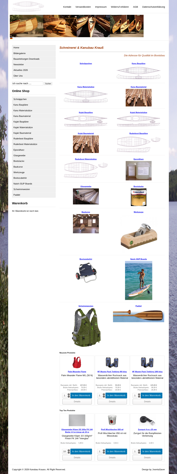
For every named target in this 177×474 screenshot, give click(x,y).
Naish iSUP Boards (22, 183)
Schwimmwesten (21, 189)
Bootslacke (18, 161)
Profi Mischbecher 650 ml (112, 429)
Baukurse (18, 167)
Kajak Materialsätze (23, 127)
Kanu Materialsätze (22, 110)
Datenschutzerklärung (153, 7)
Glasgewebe (19, 155)
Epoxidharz (18, 150)
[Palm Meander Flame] (77, 367)
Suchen (48, 84)
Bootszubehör (20, 178)
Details (77, 401)
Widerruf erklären (120, 7)
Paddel (16, 195)
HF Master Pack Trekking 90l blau (112, 372)
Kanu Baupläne (20, 105)
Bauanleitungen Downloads (26, 59)
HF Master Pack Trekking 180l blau (147, 372)
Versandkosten (83, 7)
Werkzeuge (18, 172)
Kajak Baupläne (21, 121)
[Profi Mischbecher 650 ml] (112, 425)
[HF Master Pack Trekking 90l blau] (112, 367)
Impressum (101, 7)
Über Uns (18, 76)
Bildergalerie (19, 53)
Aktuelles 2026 (20, 70)
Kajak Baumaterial (22, 133)
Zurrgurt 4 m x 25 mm (147, 429)
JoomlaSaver (158, 469)
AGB (135, 7)
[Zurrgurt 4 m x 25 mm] (147, 425)
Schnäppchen (20, 99)
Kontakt (67, 7)
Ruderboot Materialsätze (25, 144)
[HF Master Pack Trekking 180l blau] (147, 367)
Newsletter (18, 64)
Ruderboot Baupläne (23, 138)
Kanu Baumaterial (22, 116)
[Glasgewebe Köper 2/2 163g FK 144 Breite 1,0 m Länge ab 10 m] (77, 425)
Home (16, 47)
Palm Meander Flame (77, 372)
